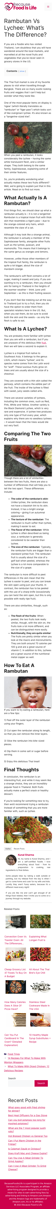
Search (12, 1078)
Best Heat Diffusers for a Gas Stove (27, 1115)
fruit (44, 342)
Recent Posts (19, 849)
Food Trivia (14, 1054)
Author (8, 849)
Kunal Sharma (26, 854)
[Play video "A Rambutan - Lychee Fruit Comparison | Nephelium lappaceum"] (28, 829)
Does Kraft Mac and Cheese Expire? (27, 1153)
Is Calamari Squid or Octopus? (24, 1148)
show (22, 71)
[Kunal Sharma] (11, 864)
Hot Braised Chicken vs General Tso (27, 1136)
